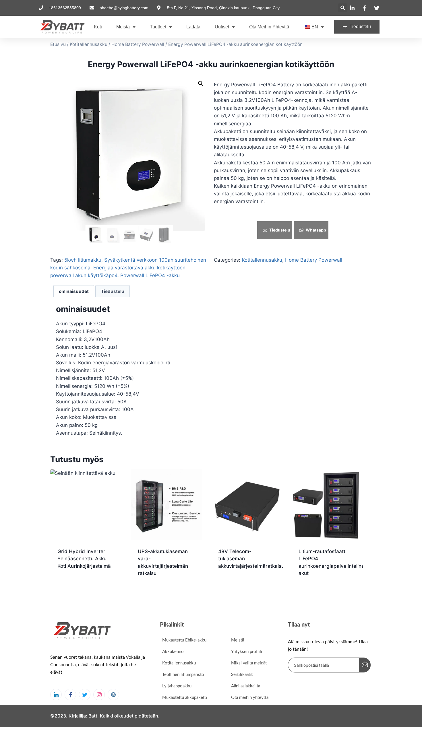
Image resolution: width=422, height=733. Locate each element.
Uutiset (222, 26)
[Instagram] (99, 694)
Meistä (123, 26)
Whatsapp (316, 230)
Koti (98, 26)
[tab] (73, 291)
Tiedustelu (279, 230)
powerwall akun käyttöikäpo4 (83, 275)
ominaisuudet (74, 291)
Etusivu (58, 44)
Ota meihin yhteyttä (269, 26)
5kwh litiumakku (82, 260)
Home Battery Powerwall (137, 44)
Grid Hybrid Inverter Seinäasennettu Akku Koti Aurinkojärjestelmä (84, 559)
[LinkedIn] (56, 694)
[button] (342, 7)
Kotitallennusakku (88, 44)
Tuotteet (158, 26)
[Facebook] (70, 694)
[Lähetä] (365, 665)
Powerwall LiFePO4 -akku (150, 275)
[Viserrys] (84, 694)
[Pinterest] (113, 694)
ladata (193, 26)
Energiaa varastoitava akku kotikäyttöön (139, 268)
